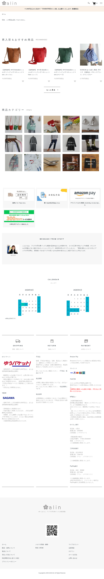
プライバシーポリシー (9, 561)
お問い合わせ (73, 558)
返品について (6, 551)
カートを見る (73, 555)
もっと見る (51, 90)
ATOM (41, 548)
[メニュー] (101, 3)
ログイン (71, 551)
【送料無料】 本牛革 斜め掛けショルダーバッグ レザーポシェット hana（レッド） (39, 72)
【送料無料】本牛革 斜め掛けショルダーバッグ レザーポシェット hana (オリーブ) (65, 72)
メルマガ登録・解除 (41, 544)
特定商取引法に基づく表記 (10, 558)
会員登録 (71, 548)
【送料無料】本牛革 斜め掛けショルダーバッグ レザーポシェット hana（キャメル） (13, 72)
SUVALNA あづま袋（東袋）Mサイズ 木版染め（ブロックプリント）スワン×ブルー (90, 72)
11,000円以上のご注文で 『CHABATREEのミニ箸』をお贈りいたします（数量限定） (52, 9)
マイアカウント (74, 544)
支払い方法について (8, 555)
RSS (36, 548)
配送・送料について (8, 548)
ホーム (4, 14)
